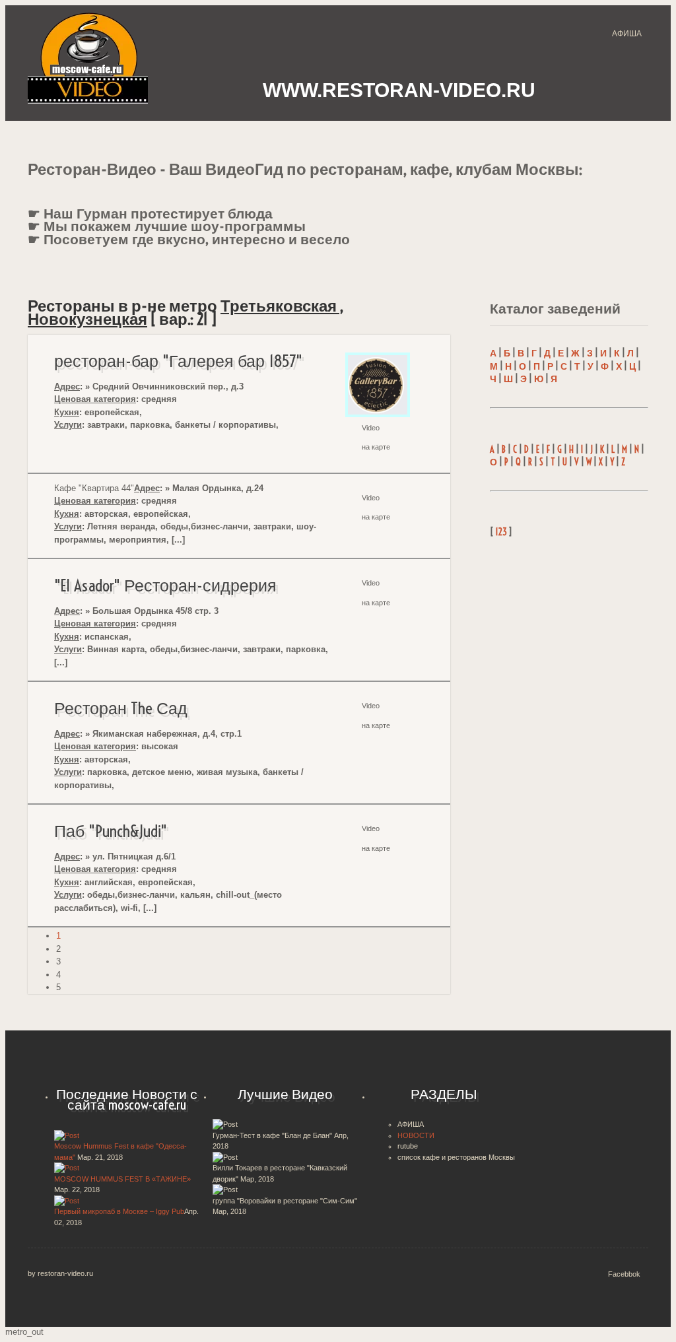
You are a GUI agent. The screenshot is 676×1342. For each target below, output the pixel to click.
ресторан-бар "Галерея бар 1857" (178, 361)
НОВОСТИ (415, 1135)
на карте (376, 447)
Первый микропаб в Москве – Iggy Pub (119, 1211)
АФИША (627, 33)
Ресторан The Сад (120, 708)
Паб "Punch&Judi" (110, 831)
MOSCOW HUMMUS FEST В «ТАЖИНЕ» (122, 1179)
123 (501, 532)
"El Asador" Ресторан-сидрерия (165, 585)
